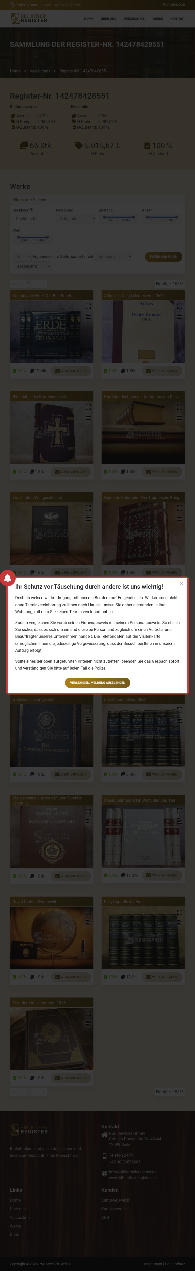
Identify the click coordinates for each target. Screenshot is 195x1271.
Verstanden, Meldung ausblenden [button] (97, 683)
